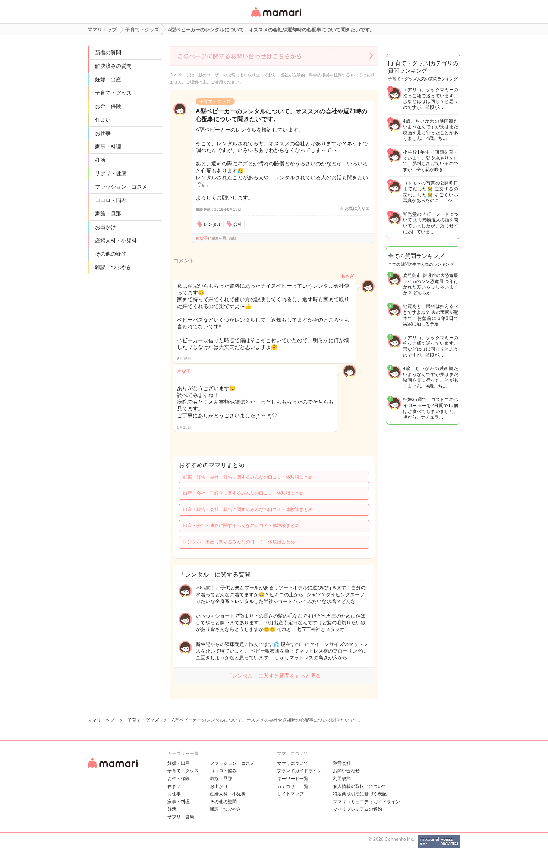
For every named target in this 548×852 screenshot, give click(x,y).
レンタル (212, 224)
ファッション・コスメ (121, 187)
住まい (103, 120)
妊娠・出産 (108, 79)
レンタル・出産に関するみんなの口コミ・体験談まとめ (239, 542)
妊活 (100, 160)
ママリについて (292, 763)
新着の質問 (108, 53)
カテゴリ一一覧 (292, 786)
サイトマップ (290, 793)
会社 (237, 224)
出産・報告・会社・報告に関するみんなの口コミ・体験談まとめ (248, 509)
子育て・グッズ (113, 93)
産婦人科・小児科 (116, 240)
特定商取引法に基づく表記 (360, 793)
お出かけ (105, 227)
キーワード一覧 (292, 778)
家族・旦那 (108, 214)
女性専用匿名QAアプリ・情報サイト (275, 17)
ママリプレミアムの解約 (357, 809)
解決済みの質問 (113, 66)
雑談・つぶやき (113, 267)
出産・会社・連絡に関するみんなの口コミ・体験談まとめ (241, 525)
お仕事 (103, 133)
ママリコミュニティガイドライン (366, 801)
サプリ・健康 (110, 173)
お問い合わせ (346, 770)
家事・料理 (108, 146)
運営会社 (342, 763)
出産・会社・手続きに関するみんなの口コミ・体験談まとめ (243, 493)
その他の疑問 (110, 254)
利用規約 (342, 778)
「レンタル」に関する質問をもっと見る (274, 676)
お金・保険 (108, 106)
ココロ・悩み (110, 200)
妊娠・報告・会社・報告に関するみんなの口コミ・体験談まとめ (248, 477)
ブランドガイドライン (299, 770)
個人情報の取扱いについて (360, 786)
